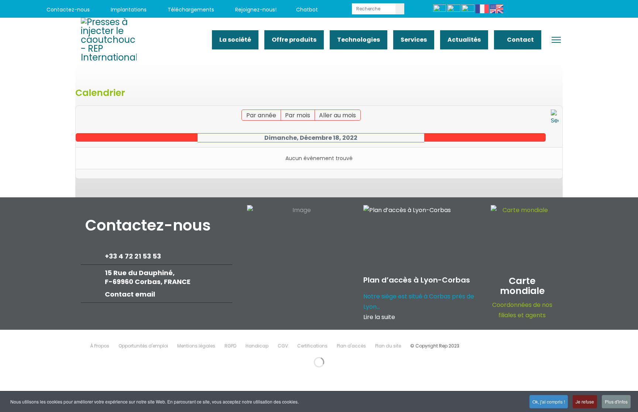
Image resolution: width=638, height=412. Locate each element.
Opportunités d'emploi (143, 346)
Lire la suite (379, 317)
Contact (520, 39)
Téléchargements (190, 9)
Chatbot (307, 9)
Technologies (358, 39)
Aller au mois (337, 115)
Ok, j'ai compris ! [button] (548, 401)
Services (414, 39)
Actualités (464, 39)
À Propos (99, 346)
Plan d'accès (351, 346)
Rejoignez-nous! (255, 9)
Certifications (312, 346)
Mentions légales (196, 346)
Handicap (257, 346)
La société (235, 39)
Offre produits (294, 39)
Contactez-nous (67, 9)
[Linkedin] (562, 10)
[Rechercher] (555, 118)
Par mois (297, 115)
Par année (261, 115)
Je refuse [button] (585, 401)
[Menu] (556, 40)
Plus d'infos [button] (616, 401)
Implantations (128, 9)
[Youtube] (545, 10)
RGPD (230, 346)
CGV (283, 346)
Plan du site (388, 346)
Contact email (131, 294)
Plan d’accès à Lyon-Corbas (416, 280)
